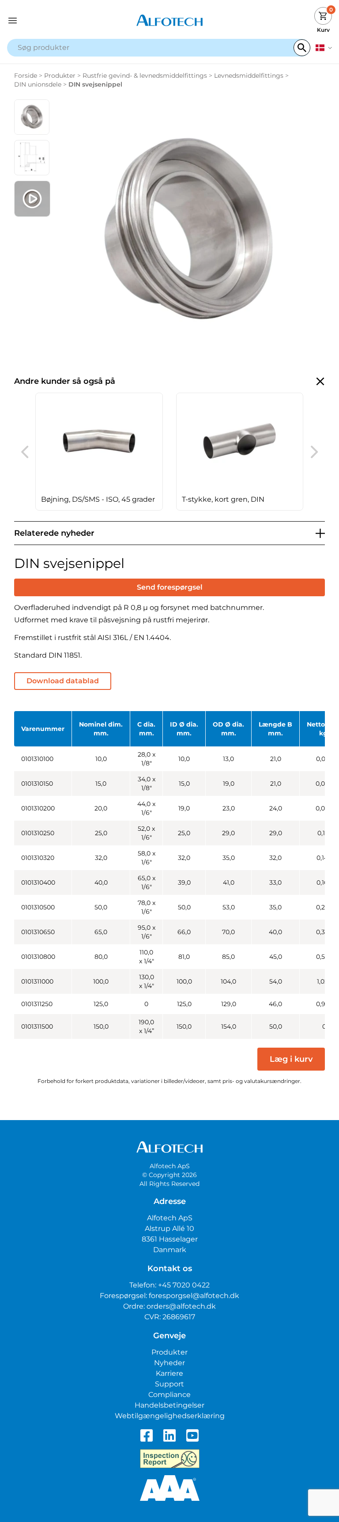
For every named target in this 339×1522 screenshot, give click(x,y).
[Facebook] (146, 1435)
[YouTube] (192, 1435)
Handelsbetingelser (169, 1405)
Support (169, 1384)
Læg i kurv (291, 1059)
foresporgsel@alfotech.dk (194, 1295)
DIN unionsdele (37, 84)
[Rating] (170, 1488)
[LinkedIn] (169, 1435)
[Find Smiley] (170, 1459)
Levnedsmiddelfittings (248, 76)
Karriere (169, 1373)
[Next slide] (314, 451)
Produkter (59, 76)
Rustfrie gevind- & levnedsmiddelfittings (145, 76)
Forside (25, 76)
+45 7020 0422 (184, 1285)
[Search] (302, 47)
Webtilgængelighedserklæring (170, 1416)
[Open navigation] (47, 20)
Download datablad (62, 681)
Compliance (169, 1394)
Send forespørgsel (170, 587)
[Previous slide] (24, 451)
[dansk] (324, 47)
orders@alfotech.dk (181, 1306)
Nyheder (169, 1363)
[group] (99, 452)
